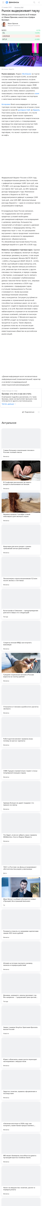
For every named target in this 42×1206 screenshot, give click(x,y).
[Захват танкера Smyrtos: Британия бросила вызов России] (21, 1021)
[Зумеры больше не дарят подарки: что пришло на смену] (21, 796)
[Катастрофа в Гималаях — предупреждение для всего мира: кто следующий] (21, 604)
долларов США (24, 110)
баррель (36, 110)
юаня (37, 93)
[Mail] (7, 2)
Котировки (6, 104)
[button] (21, 55)
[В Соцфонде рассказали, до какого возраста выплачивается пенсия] (21, 476)
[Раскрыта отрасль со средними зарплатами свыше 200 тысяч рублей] (21, 924)
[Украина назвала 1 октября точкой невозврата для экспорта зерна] (21, 508)
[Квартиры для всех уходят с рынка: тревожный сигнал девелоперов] (21, 540)
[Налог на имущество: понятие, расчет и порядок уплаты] (21, 1181)
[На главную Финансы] (13, 2)
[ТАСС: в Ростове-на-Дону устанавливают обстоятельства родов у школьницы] (21, 860)
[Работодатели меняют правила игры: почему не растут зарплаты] (21, 732)
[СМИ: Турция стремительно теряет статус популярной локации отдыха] (21, 764)
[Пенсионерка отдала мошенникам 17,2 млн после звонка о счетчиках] (21, 572)
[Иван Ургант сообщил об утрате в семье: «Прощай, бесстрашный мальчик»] (21, 892)
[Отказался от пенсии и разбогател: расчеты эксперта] (21, 700)
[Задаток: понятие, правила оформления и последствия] (21, 1085)
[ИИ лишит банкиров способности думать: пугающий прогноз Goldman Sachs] (21, 1149)
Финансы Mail (18, 7)
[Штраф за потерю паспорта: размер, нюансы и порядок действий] (21, 956)
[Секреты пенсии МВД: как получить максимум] (21, 636)
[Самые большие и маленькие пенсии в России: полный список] (21, 443)
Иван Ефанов (13, 23)
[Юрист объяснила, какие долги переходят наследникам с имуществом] (21, 1053)
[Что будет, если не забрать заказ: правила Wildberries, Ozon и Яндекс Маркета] (21, 828)
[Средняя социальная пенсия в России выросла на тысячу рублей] (21, 668)
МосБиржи (26, 74)
